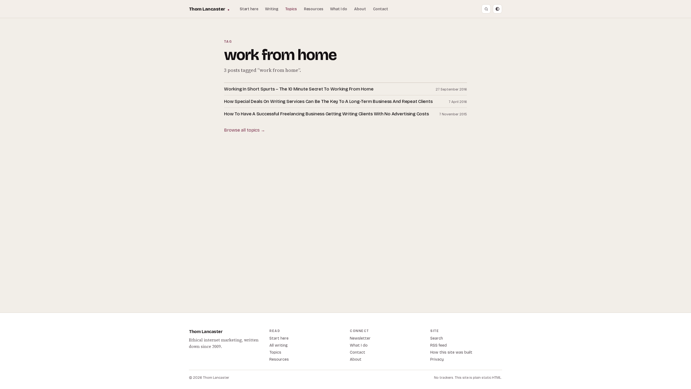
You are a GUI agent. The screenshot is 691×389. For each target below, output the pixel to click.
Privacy (437, 359)
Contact (380, 9)
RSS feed (438, 345)
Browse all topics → (244, 130)
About (360, 9)
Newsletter (360, 338)
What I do (338, 9)
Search (436, 338)
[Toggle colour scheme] (497, 9)
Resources (313, 9)
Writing (271, 9)
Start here (249, 9)
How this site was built (451, 352)
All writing (278, 345)
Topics (291, 9)
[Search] (486, 9)
